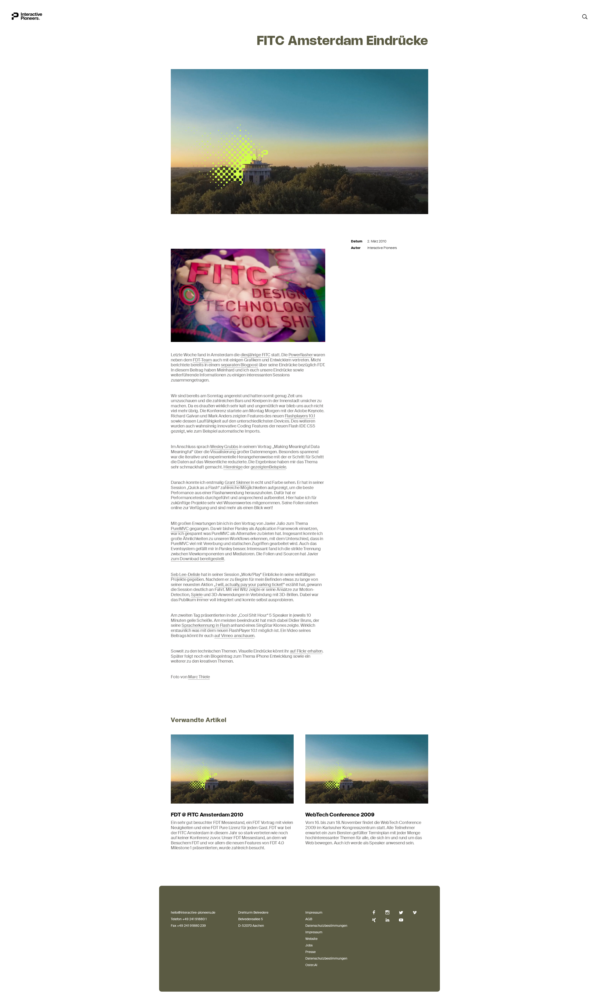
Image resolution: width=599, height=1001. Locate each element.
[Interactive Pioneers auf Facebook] (374, 912)
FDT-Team (202, 360)
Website (311, 939)
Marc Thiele (199, 677)
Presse (310, 952)
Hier (227, 467)
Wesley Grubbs (224, 446)
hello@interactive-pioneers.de (193, 912)
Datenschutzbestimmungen (326, 925)
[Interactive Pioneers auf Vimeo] (414, 912)
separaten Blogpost (239, 365)
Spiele (197, 594)
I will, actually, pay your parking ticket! (249, 584)
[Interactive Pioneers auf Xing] (374, 920)
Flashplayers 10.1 (300, 416)
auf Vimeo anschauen (234, 635)
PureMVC (180, 528)
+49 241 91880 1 (194, 919)
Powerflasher (301, 355)
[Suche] (584, 16)
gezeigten (260, 467)
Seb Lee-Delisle (185, 574)
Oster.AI (311, 965)
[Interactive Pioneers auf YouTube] (401, 920)
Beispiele (277, 467)
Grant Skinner (237, 482)
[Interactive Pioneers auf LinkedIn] (387, 920)
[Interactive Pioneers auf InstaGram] (387, 912)
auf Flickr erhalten (306, 651)
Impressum (313, 912)
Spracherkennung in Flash (206, 625)
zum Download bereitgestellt (197, 559)
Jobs (309, 945)
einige (237, 467)
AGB (308, 919)
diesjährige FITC (255, 355)
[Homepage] (27, 17)
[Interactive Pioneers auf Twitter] (401, 912)
